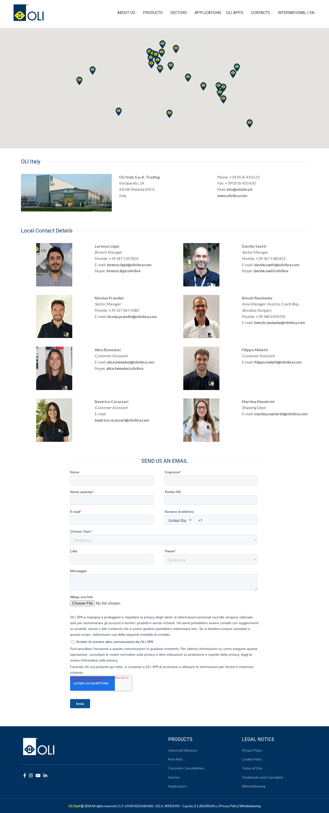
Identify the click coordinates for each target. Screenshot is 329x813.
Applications (177, 786)
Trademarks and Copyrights (262, 777)
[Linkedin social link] (45, 775)
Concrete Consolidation (186, 768)
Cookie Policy (252, 759)
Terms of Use (252, 768)
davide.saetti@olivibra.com (276, 264)
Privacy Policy (252, 750)
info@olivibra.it (239, 189)
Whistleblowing (253, 786)
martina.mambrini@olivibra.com (281, 413)
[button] (249, 123)
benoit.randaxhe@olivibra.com (279, 322)
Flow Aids (175, 759)
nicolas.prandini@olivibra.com (132, 316)
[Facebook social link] (24, 775)
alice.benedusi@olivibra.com (130, 362)
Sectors (174, 777)
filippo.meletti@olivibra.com (278, 362)
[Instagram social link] (30, 775)
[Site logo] (29, 12)
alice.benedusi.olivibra (124, 368)
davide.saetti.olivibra (271, 270)
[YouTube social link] (38, 775)
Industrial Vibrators (182, 750)
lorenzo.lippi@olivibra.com (129, 264)
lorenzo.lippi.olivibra (123, 270)
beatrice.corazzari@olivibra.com (122, 420)
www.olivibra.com (232, 195)
